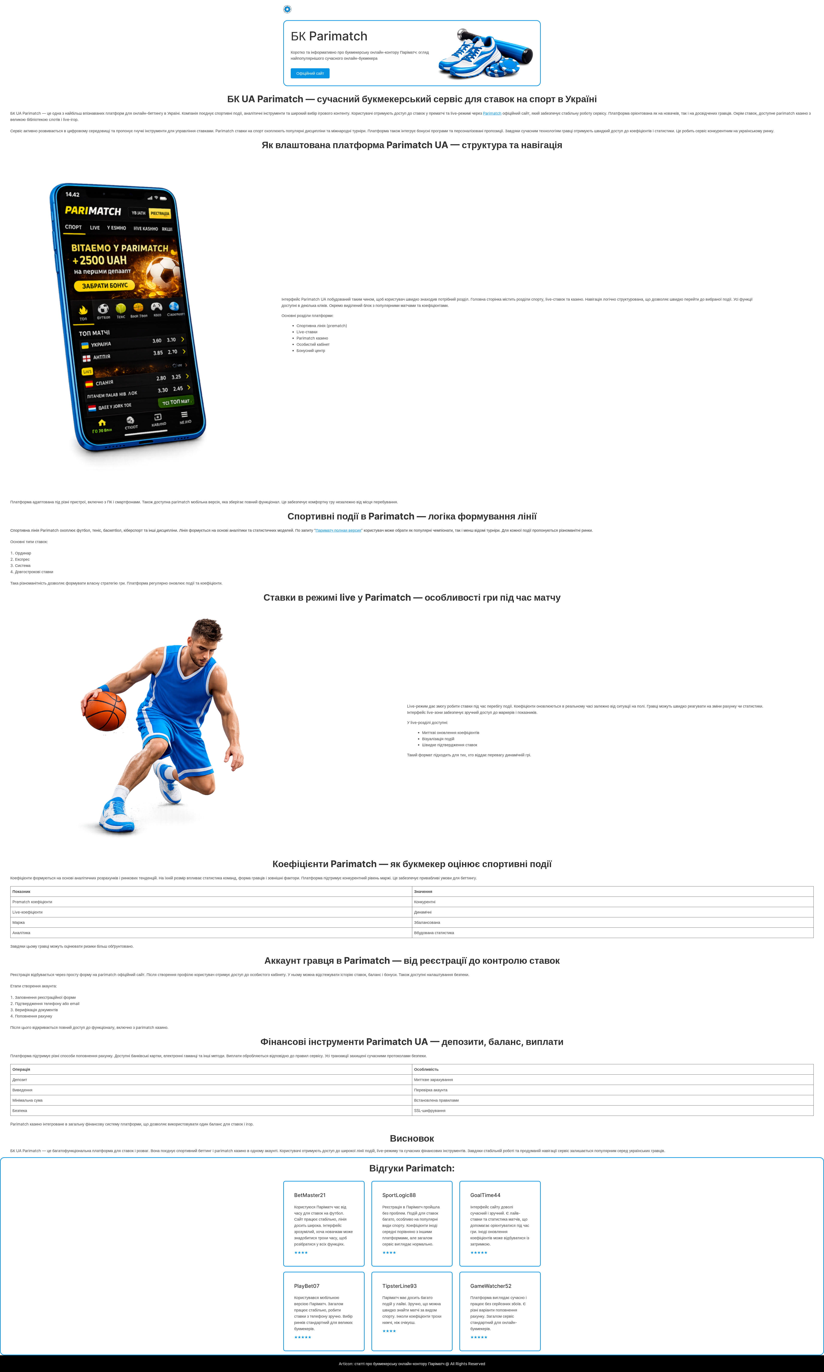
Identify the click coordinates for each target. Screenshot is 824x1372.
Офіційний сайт (310, 73)
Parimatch (492, 113)
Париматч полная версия (338, 530)
